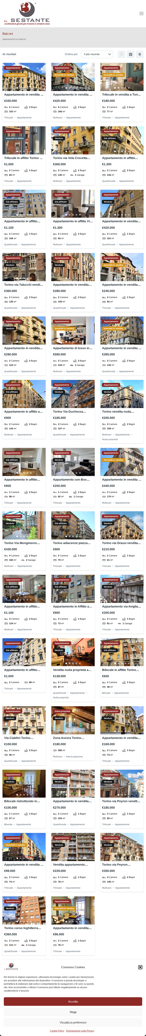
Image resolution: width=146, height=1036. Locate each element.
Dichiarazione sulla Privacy (80, 1031)
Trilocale (8, 117)
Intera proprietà (62, 711)
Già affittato (110, 138)
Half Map (140, 54)
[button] (140, 967)
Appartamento (13, 68)
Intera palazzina (74, 756)
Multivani (57, 117)
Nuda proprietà (110, 439)
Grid (121, 54)
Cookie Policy (57, 1031)
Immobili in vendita (15, 75)
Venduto (59, 138)
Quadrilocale (108, 181)
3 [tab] (24, 88)
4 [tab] (27, 88)
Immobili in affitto (15, 138)
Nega (73, 1012)
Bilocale (106, 693)
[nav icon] (141, 13)
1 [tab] (17, 88)
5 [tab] (31, 88)
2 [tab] (20, 88)
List (130, 54)
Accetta (73, 1001)
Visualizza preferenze (73, 1022)
